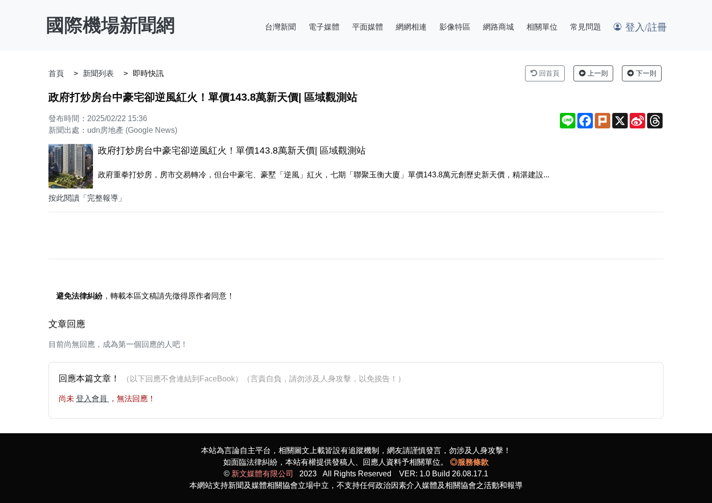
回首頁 (548, 73)
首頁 (56, 73)
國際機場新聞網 (110, 25)
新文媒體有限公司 (263, 474)
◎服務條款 (469, 462)
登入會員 (92, 398)
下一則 (645, 73)
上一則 (597, 73)
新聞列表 (98, 73)
